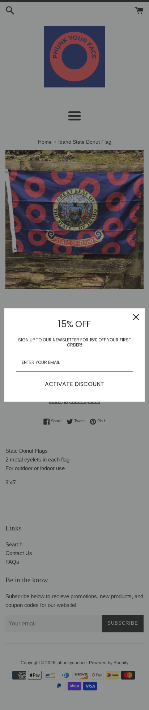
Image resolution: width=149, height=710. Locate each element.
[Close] (136, 317)
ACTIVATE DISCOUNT (74, 384)
